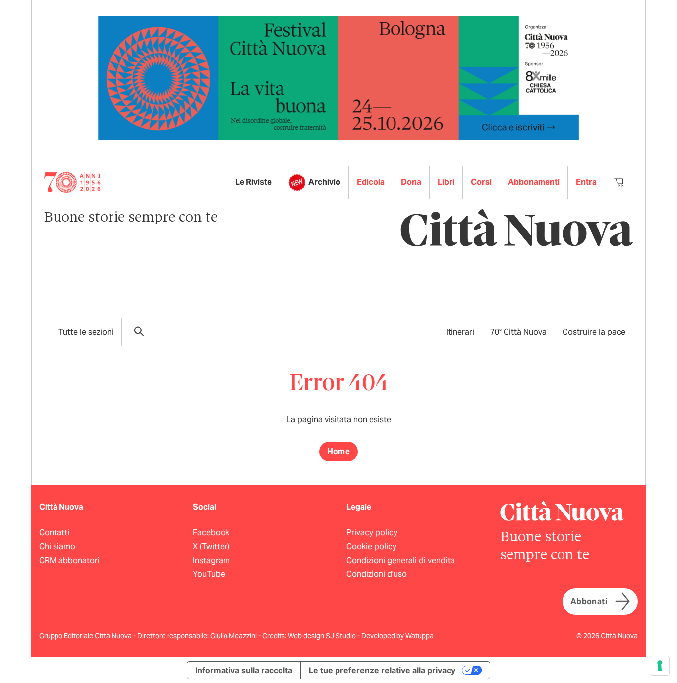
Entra (586, 182)
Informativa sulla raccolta (243, 670)
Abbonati (588, 601)
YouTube (209, 574)
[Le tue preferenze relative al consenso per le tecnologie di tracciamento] (659, 665)
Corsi (481, 182)
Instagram (211, 560)
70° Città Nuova (518, 332)
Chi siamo (57, 546)
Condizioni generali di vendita (400, 560)
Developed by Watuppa (397, 635)
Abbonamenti (534, 182)
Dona (411, 182)
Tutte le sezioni (85, 332)
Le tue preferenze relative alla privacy (382, 670)
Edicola (371, 182)
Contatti (54, 532)
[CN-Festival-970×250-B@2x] (338, 77)
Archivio (324, 182)
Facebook (211, 532)
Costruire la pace (594, 332)
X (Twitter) (211, 546)
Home (338, 451)
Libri (446, 182)
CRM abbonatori (69, 560)
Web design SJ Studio (322, 635)
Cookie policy (371, 546)
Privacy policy (371, 532)
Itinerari (460, 332)
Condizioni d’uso (376, 574)
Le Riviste (253, 182)
